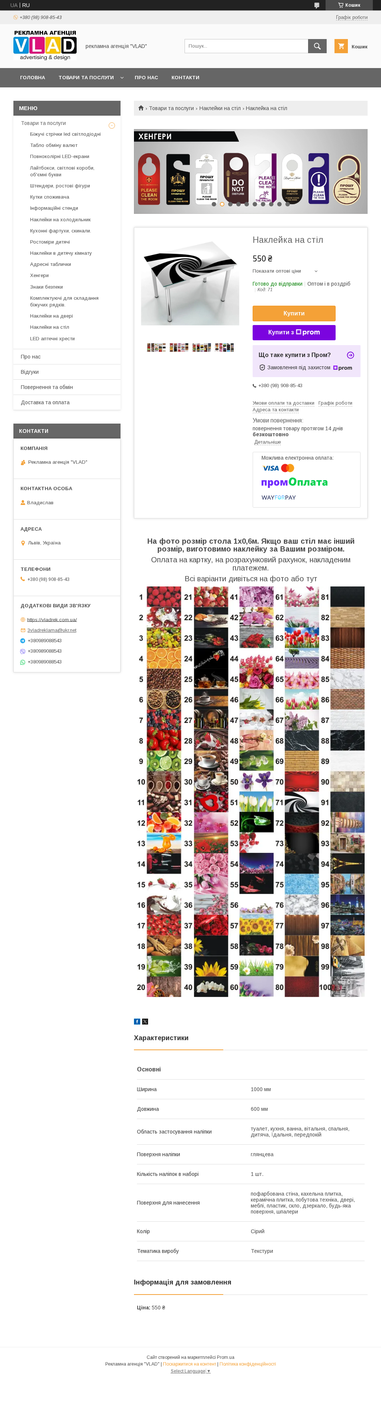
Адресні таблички (50, 264)
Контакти (185, 77)
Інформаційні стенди (54, 208)
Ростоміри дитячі (50, 242)
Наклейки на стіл (220, 108)
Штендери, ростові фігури (60, 186)
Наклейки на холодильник (60, 219)
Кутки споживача (49, 197)
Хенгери (39, 275)
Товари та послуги (86, 77)
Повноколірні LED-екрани (59, 156)
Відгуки (30, 372)
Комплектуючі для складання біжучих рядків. (64, 301)
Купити (294, 313)
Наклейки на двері (51, 316)
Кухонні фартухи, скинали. (60, 231)
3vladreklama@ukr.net (52, 630)
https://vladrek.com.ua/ (52, 619)
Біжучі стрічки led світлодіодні (65, 134)
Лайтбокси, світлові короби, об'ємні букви (62, 171)
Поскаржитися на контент (189, 1364)
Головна (32, 77)
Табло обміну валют (53, 145)
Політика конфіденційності (248, 1364)
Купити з (281, 332)
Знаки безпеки (46, 287)
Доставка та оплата (45, 402)
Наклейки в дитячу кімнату (61, 253)
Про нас (146, 77)
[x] (145, 1023)
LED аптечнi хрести (52, 338)
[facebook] (137, 1023)
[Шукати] (317, 46)
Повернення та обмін (47, 387)
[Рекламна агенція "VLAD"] (45, 58)
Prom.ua (225, 1357)
